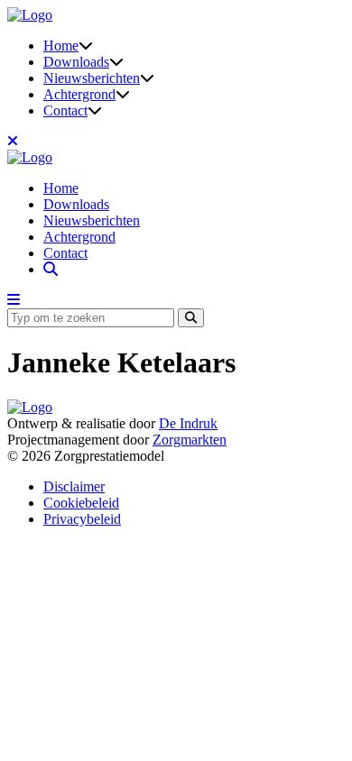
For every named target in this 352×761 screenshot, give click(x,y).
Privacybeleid (82, 519)
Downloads (76, 61)
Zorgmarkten (190, 439)
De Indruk (188, 423)
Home (61, 45)
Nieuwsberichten (91, 78)
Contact (65, 110)
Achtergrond (79, 94)
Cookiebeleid (81, 502)
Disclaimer (74, 486)
